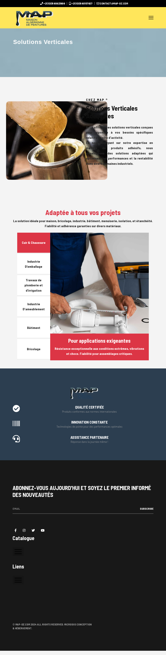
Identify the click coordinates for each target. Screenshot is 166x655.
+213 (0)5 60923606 (54, 3)
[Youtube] (43, 530)
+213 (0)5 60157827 (81, 3)
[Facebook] (16, 530)
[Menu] (151, 17)
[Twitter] (33, 530)
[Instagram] (24, 530)
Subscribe (146, 508)
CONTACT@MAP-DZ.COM (114, 3)
